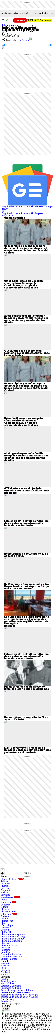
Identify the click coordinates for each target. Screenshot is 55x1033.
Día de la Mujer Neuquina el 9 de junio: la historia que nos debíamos (26, 687)
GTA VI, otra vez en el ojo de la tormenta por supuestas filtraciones (27, 352)
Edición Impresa (10, 25)
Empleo (4, 979)
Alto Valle (5, 965)
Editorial (6, 932)
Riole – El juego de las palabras (17, 990)
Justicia (6, 885)
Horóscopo (7, 920)
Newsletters (10, 897)
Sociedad (5, 916)
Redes (4, 899)
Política (4, 881)
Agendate (8, 902)
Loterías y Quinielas (11, 985)
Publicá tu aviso (9, 981)
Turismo (5, 892)
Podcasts (5, 950)
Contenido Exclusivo (11, 954)
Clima (5, 918)
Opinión (5, 929)
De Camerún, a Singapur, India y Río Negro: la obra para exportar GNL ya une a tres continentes (26, 586)
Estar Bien (8, 914)
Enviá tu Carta (9, 945)
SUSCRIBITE (39, 20)
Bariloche (43, 13)
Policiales (5, 947)
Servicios (5, 894)
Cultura (4, 907)
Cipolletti (5, 972)
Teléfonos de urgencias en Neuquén (19, 997)
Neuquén (24, 13)
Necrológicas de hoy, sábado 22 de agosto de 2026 (26, 555)
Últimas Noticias (12, 879)
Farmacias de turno (11, 988)
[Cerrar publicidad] (2, 870)
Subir (6, 1008)
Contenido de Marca (11, 956)
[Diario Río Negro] (7, 20)
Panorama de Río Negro (14, 936)
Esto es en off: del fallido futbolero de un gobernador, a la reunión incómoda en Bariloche (26, 523)
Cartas (5, 943)
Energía (5, 888)
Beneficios (6, 1001)
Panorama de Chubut (13, 938)
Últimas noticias (10, 13)
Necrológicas (7, 983)
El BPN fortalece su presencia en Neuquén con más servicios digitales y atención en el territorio (27, 750)
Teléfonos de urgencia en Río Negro (19, 994)
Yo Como (6, 927)
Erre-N (5, 909)
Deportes (5, 904)
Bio (3, 923)
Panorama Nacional (12, 941)
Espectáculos (9, 911)
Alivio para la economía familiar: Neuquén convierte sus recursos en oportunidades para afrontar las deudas (26, 319)
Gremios (6, 883)
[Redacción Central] (3, 32)
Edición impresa (9, 959)
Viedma (4, 974)
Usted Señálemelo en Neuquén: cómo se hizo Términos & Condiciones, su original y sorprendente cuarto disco (23, 284)
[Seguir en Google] (3, 47)
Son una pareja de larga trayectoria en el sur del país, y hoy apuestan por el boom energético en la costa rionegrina (26, 620)
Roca (33, 13)
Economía (6, 890)
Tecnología (7, 925)
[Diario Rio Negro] (3, 1011)
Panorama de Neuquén (14, 934)
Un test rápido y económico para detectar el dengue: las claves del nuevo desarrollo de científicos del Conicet (26, 249)
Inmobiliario (7, 952)
